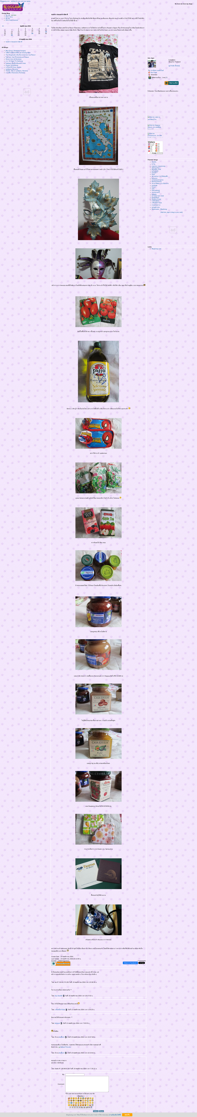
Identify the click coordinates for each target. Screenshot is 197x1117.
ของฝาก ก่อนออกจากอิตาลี (14, 42)
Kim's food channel (12, 20)
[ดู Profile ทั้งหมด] (174, 66)
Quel (153, 174)
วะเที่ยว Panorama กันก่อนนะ (15, 73)
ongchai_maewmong (158, 166)
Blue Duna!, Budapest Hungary (16, 50)
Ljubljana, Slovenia (12, 69)
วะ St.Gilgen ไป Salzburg (14, 61)
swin (153, 188)
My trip (8, 15)
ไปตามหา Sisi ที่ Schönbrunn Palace (17, 57)
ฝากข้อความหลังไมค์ (157, 70)
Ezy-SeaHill (59, 996)
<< (3, 26)
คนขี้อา (62, 1037)
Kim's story (9, 17)
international (156, 190)
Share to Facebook (130, 963)
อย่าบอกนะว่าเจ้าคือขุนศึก (160, 176)
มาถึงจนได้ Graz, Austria (13, 67)
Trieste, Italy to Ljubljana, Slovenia (17, 71)
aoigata (154, 194)
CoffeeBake (155, 201)
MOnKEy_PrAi (156, 169)
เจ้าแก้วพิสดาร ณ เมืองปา (160, 183)
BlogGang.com (156, 249)
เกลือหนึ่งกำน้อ (60, 1009)
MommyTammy (157, 181)
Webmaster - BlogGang (159, 209)
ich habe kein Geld (158, 196)
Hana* (154, 187)
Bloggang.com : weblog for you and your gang (15, 1)
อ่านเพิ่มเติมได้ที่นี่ (115, 1115)
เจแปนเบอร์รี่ (156, 192)
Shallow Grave (156, 199)
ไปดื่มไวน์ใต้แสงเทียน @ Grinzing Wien (18, 52)
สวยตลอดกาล (156, 205)
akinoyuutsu (155, 168)
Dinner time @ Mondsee (13, 59)
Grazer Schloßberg (12, 65)
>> (48, 26)
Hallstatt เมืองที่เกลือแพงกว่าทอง (16, 63)
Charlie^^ (155, 172)
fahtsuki (57, 1023)
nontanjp (154, 185)
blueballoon (155, 197)
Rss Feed (154, 72)
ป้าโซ (153, 164)
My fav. (8, 18)
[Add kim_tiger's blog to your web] (172, 212)
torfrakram (155, 171)
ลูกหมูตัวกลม (156, 207)
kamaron (154, 178)
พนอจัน (154, 162)
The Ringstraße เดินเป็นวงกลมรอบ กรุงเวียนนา (21, 55)
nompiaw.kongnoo (157, 180)
